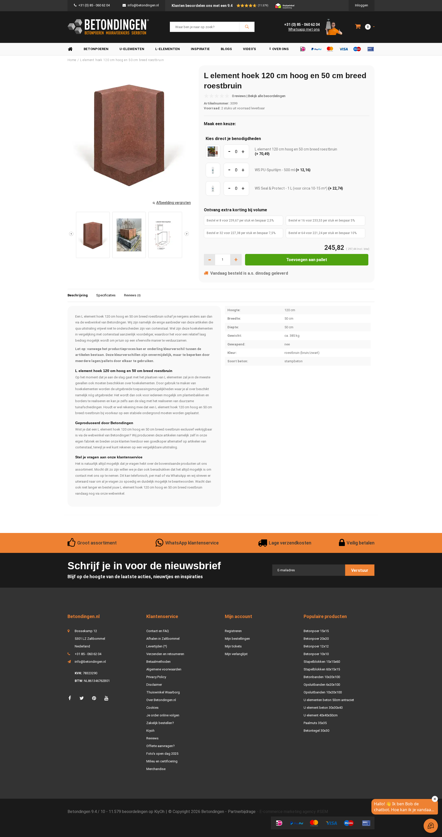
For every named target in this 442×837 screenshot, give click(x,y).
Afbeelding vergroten (173, 203)
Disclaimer (154, 685)
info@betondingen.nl (143, 5)
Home (70, 49)
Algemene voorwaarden (163, 669)
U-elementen (131, 49)
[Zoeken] (247, 27)
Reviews (132, 295)
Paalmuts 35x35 (315, 723)
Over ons (280, 49)
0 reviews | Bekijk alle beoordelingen (258, 96)
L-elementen (167, 49)
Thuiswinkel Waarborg (163, 692)
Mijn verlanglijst (236, 654)
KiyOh (159, 811)
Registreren (233, 631)
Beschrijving (78, 295)
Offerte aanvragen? (160, 746)
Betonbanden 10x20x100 (322, 677)
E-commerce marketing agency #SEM (293, 811)
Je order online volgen (162, 715)
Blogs (226, 49)
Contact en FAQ (157, 631)
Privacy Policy (156, 677)
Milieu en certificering (162, 761)
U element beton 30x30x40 (323, 708)
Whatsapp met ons (304, 29)
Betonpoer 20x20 (316, 639)
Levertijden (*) (156, 646)
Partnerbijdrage (242, 811)
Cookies (152, 708)
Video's (249, 49)
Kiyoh (150, 731)
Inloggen (361, 5)
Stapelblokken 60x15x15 (322, 669)
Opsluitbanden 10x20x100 (323, 692)
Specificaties (106, 295)
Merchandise (155, 769)
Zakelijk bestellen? (160, 723)
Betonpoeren (96, 49)
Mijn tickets (233, 646)
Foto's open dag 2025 (162, 753)
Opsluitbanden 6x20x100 (322, 685)
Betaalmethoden (158, 662)
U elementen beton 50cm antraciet (329, 700)
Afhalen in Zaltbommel (163, 639)
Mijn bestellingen (237, 639)
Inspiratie (200, 49)
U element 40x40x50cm (321, 715)
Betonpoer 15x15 (316, 631)
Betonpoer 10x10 (316, 654)
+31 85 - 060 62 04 (88, 654)
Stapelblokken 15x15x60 (322, 662)
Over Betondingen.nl (161, 700)
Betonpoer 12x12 (316, 646)
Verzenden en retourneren (165, 654)
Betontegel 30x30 (316, 731)
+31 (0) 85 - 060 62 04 (94, 5)
